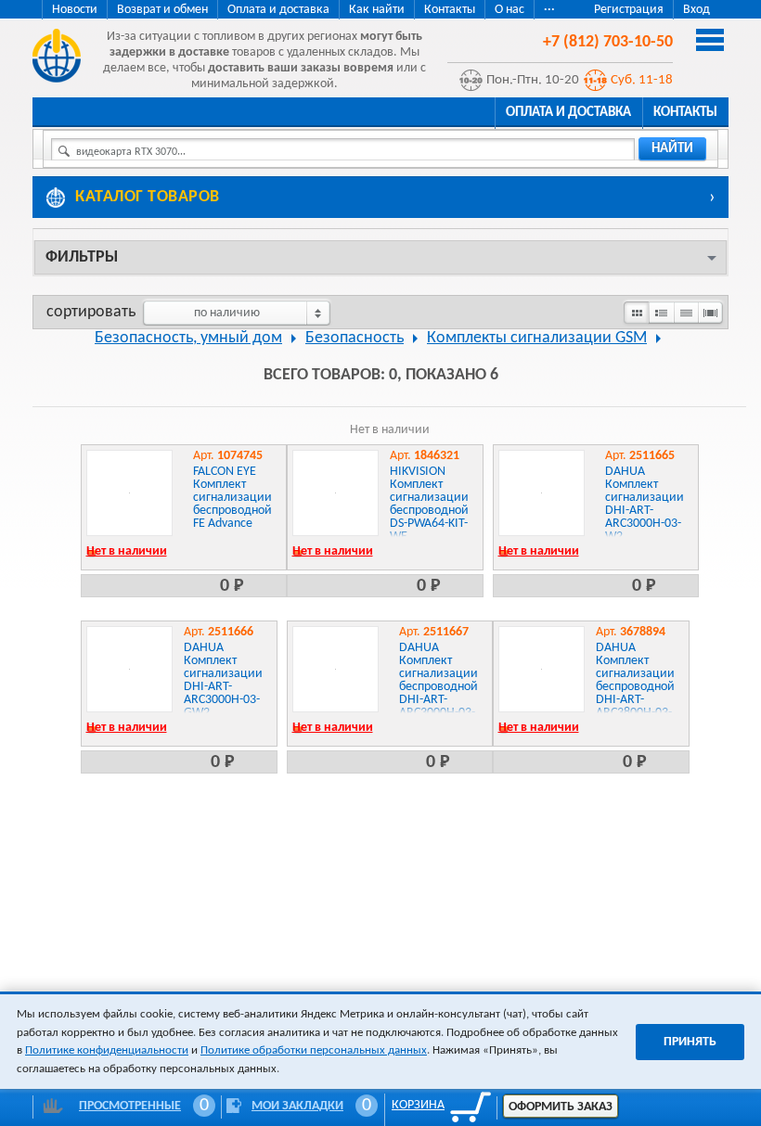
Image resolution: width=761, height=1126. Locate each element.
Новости (74, 10)
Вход (696, 10)
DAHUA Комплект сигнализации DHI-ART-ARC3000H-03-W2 (644, 504)
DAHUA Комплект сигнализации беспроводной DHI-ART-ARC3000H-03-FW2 (438, 687)
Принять (690, 1042)
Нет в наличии (126, 551)
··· (549, 10)
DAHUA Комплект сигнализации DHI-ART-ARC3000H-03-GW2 (223, 680)
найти (672, 149)
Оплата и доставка (278, 10)
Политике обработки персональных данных (313, 1050)
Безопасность (354, 338)
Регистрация (629, 10)
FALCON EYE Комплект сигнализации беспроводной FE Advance (232, 498)
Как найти (377, 10)
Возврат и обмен (162, 10)
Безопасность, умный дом (188, 338)
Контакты (449, 10)
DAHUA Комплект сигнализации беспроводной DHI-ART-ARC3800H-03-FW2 (635, 687)
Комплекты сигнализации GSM (537, 338)
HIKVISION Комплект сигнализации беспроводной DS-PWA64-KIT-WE (429, 504)
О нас (509, 10)
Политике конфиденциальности (106, 1050)
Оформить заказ (561, 1107)
